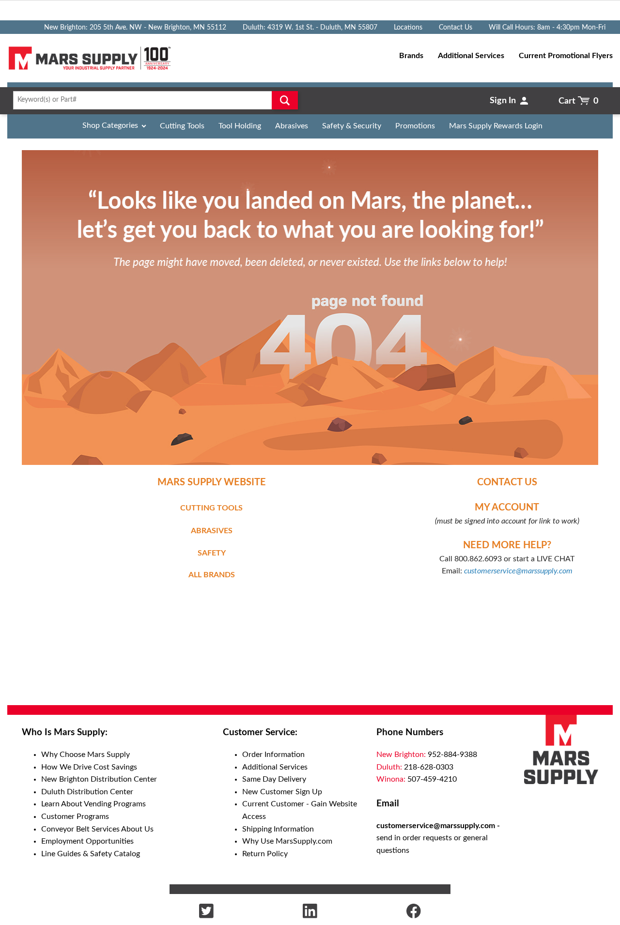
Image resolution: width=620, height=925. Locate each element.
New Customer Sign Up (282, 792)
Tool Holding (239, 126)
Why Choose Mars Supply (85, 754)
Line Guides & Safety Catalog (90, 854)
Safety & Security (351, 126)
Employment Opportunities (87, 841)
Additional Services (275, 767)
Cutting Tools (182, 126)
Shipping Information (278, 829)
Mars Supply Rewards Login (495, 126)
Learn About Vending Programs (93, 804)
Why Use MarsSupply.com (287, 841)
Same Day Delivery (274, 779)
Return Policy (265, 854)
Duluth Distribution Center (87, 792)
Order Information (273, 754)
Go (285, 100)
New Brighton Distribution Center (99, 779)
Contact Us (455, 27)
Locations (408, 27)
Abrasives (291, 126)
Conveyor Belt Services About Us (97, 829)
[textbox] (152, 100)
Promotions (415, 126)
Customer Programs (75, 816)
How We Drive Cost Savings (89, 767)
